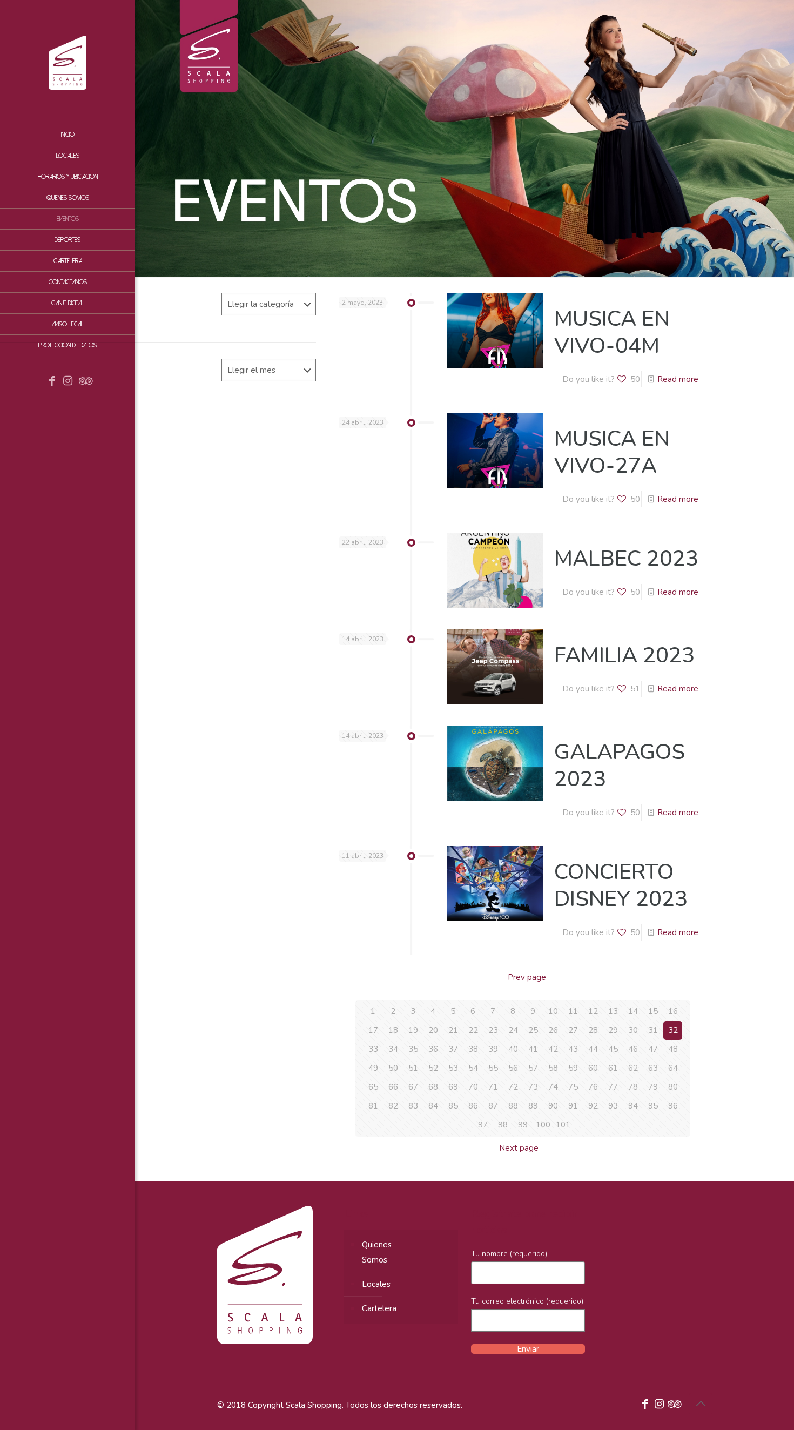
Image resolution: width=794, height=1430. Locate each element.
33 (373, 1049)
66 (393, 1087)
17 (373, 1030)
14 (633, 1011)
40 (513, 1049)
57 (533, 1068)
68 (433, 1087)
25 (533, 1030)
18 (393, 1030)
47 (653, 1049)
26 (553, 1030)
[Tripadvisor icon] (84, 382)
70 (473, 1087)
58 (553, 1068)
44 (593, 1049)
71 (493, 1087)
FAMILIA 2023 (624, 655)
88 (513, 1105)
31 (653, 1030)
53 (453, 1068)
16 (673, 1011)
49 (373, 1068)
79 (653, 1087)
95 (653, 1105)
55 (493, 1068)
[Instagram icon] (68, 382)
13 (613, 1011)
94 (633, 1105)
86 (473, 1105)
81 (373, 1105)
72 (513, 1087)
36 (433, 1049)
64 (673, 1068)
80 (673, 1087)
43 (573, 1049)
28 (593, 1030)
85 (453, 1105)
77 (613, 1087)
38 (473, 1049)
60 (593, 1068)
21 (453, 1030)
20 (433, 1030)
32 (673, 1030)
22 (473, 1030)
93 (613, 1105)
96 (673, 1105)
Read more (677, 379)
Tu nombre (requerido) (509, 1253)
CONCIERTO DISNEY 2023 (621, 885)
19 (413, 1030)
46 (633, 1049)
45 (613, 1049)
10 (553, 1011)
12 (593, 1011)
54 (473, 1068)
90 (553, 1105)
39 (493, 1049)
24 (513, 1030)
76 (593, 1087)
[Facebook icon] (51, 382)
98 (503, 1124)
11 (573, 1011)
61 (613, 1068)
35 (413, 1049)
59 (573, 1068)
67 (413, 1087)
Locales (376, 1284)
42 (553, 1049)
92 (593, 1105)
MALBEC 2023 (626, 558)
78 (633, 1087)
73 (533, 1087)
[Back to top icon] (700, 1404)
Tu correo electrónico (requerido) (527, 1301)
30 (633, 1030)
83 (413, 1105)
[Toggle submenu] (125, 261)
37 (453, 1049)
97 (483, 1124)
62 (633, 1068)
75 (573, 1087)
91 (573, 1105)
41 (533, 1049)
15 (653, 1011)
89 (533, 1105)
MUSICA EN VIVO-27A (612, 452)
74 (553, 1087)
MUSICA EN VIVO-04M (612, 332)
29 (613, 1030)
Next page (519, 1148)
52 (433, 1068)
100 (543, 1124)
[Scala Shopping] (67, 62)
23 (493, 1030)
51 (413, 1068)
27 (573, 1030)
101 (563, 1124)
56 (513, 1068)
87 (493, 1105)
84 (433, 1105)
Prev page (527, 977)
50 (393, 1068)
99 (523, 1124)
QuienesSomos (377, 1252)
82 (393, 1105)
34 (393, 1049)
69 (453, 1087)
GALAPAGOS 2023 (619, 765)
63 (653, 1068)
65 (373, 1087)
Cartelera (379, 1308)
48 (673, 1049)
